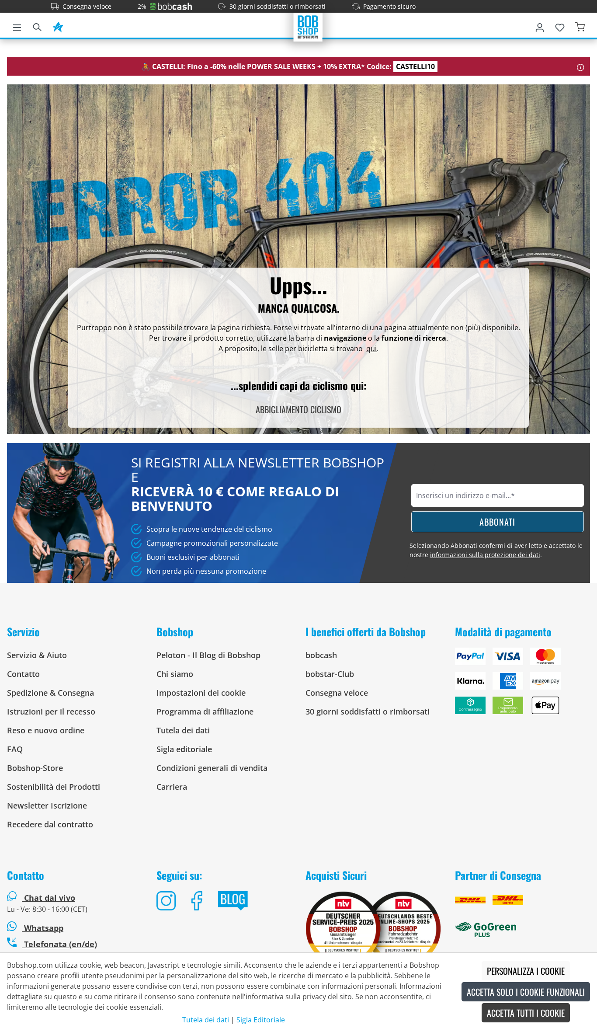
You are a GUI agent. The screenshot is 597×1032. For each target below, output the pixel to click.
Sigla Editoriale (260, 1020)
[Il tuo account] (540, 25)
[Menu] (17, 25)
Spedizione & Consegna (50, 692)
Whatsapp (42, 928)
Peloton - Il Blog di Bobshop (208, 655)
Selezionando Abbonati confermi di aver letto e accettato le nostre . (496, 550)
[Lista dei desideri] (560, 25)
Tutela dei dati (183, 730)
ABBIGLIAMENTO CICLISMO (298, 409)
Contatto (23, 674)
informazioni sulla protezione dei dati (485, 555)
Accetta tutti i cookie (526, 1012)
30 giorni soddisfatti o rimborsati (277, 6)
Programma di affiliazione (204, 711)
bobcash (321, 655)
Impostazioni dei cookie (201, 692)
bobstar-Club (329, 674)
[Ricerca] (37, 25)
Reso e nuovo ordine (45, 730)
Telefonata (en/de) (59, 944)
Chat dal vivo (49, 898)
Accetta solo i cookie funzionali (526, 991)
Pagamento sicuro (389, 6)
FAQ (15, 749)
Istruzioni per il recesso (51, 711)
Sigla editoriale (184, 749)
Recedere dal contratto (50, 824)
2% (142, 6)
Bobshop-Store (35, 768)
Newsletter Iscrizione (47, 805)
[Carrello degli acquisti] (580, 25)
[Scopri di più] (580, 66)
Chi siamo (174, 674)
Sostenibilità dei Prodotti (53, 786)
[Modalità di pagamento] (522, 684)
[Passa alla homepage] (308, 26)
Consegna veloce (86, 6)
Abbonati (497, 521)
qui (371, 348)
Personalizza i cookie (526, 970)
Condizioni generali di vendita (211, 768)
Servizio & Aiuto (37, 655)
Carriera (171, 786)
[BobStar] (57, 25)
